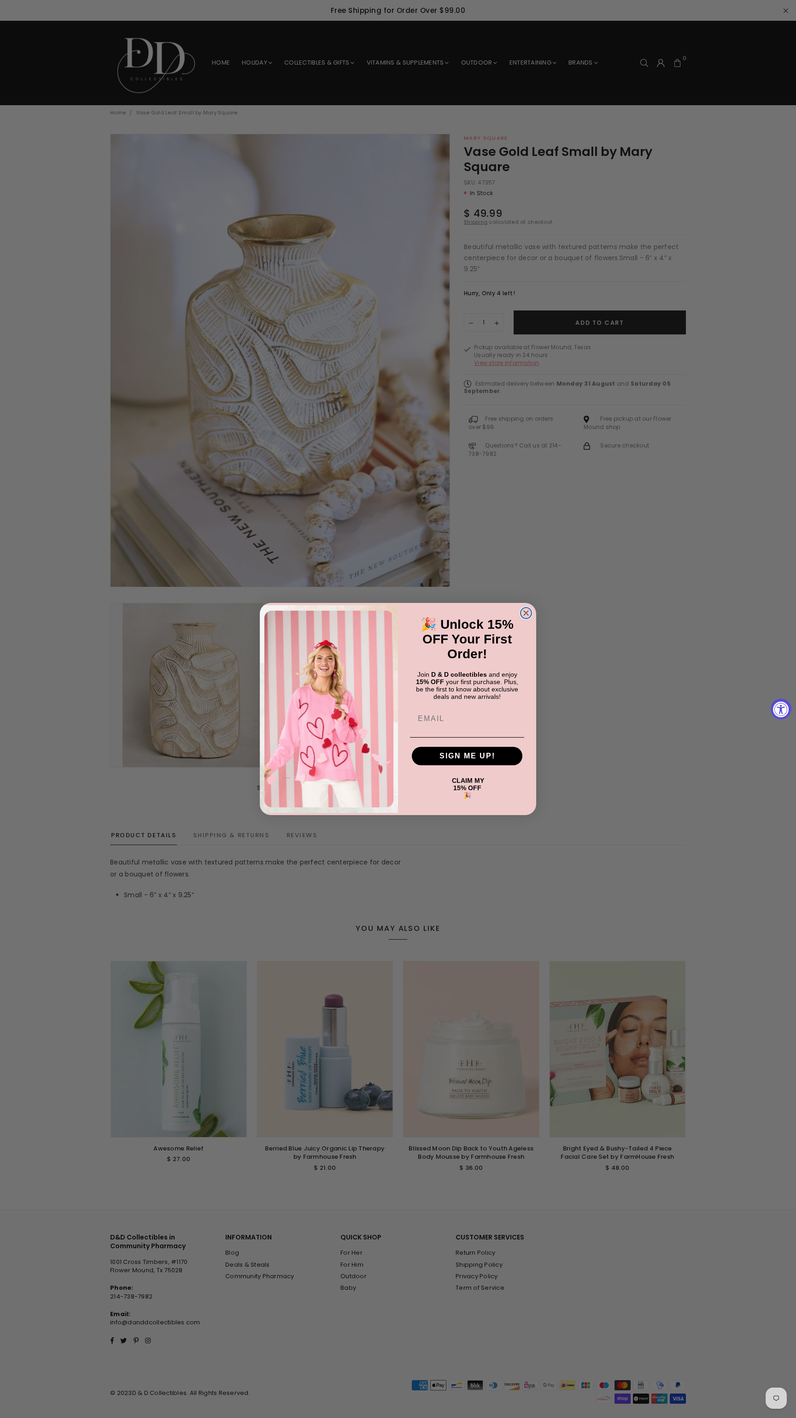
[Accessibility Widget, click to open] (781, 709)
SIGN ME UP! (467, 756)
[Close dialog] (526, 613)
